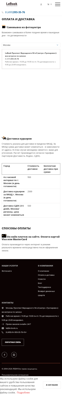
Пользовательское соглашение (15, 375)
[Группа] (6, 354)
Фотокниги (7, 271)
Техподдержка (44, 287)
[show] (41, 4)
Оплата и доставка (46, 275)
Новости (42, 279)
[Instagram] (15, 354)
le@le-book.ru (12, 328)
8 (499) (15, 12)
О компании (43, 271)
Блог (40, 283)
